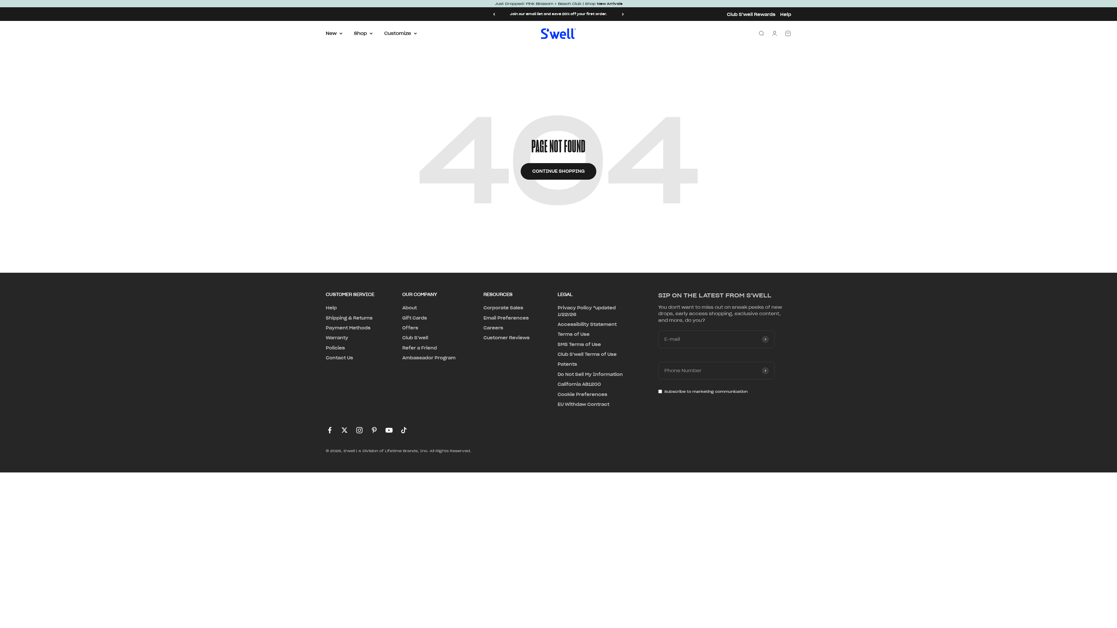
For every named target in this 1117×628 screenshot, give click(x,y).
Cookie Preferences (582, 394)
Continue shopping (558, 171)
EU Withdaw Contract (583, 404)
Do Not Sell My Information (590, 374)
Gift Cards (414, 318)
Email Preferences (506, 318)
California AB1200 (579, 384)
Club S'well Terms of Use (587, 354)
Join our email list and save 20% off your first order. (558, 14)
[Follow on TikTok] (404, 430)
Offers (410, 328)
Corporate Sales (503, 308)
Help (785, 14)
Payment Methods (348, 328)
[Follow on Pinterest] (374, 430)
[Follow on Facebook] (330, 430)
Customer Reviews (506, 337)
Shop (360, 33)
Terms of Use (574, 334)
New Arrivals (609, 3)
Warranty (337, 337)
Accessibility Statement (587, 324)
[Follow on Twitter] (344, 430)
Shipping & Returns (349, 318)
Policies (335, 348)
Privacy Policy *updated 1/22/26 (587, 311)
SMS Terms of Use (579, 344)
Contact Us (339, 358)
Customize (397, 33)
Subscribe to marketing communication (706, 391)
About (409, 308)
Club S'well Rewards (751, 14)
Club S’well (415, 337)
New (331, 33)
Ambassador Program (429, 358)
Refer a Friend (419, 348)
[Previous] (494, 14)
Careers (493, 328)
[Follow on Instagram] (359, 430)
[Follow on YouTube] (389, 430)
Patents (567, 364)
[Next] (623, 14)
